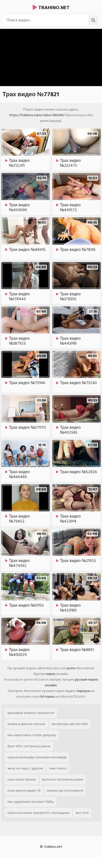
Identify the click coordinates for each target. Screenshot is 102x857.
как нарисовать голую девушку (31, 735)
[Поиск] (93, 20)
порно (50, 674)
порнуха (83, 691)
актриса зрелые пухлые (26, 724)
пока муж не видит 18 (24, 790)
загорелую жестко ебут (69, 724)
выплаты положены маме (62, 779)
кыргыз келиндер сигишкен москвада (37, 757)
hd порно (47, 696)
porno (71, 668)
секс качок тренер (21, 779)
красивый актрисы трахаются (30, 713)
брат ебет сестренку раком (29, 746)
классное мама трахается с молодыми (38, 813)
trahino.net (53, 8)
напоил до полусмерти (65, 790)
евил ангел (58, 768)
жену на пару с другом (25, 768)
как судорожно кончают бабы (30, 801)
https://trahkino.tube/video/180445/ (37, 115)
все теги (82, 813)
